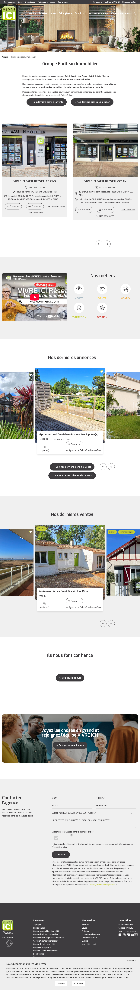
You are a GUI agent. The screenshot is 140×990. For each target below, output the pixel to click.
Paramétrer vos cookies (118, 977)
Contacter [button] (36, 206)
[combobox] (94, 813)
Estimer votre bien (121, 13)
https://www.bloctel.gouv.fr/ (102, 884)
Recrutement (63, 2)
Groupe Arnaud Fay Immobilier (47, 931)
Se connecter (135, 13)
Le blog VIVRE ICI (112, 2)
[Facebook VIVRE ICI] (120, 935)
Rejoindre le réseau (46, 2)
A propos (37, 924)
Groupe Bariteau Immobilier (45, 934)
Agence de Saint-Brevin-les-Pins (85, 450)
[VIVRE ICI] (9, 13)
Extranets (97, 2)
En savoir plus (100, 977)
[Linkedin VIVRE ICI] (128, 935)
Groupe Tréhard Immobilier (45, 950)
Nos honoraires (36, 212)
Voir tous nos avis (71, 677)
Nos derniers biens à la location (93, 102)
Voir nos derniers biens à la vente (73, 466)
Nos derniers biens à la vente (48, 102)
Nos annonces (58, 206)
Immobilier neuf (89, 944)
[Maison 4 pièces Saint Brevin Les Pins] (70, 562)
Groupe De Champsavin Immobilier (48, 937)
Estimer (85, 931)
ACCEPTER (78, 983)
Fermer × (131, 960)
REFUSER (60, 983)
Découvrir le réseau (26, 2)
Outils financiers (126, 924)
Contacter (14, 206)
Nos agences (9, 2)
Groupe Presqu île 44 (42, 947)
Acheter (43, 13)
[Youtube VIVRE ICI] (134, 935)
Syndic (78, 13)
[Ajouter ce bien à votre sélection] (31, 375)
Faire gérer (64, 13)
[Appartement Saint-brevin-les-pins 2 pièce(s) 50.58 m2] (70, 405)
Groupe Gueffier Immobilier (45, 941)
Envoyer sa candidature (71, 745)
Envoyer (62, 854)
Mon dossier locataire (128, 931)
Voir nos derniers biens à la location (73, 475)
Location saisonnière (98, 13)
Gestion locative (89, 937)
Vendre (32, 13)
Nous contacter (129, 2)
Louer (53, 13)
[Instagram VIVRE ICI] (124, 935)
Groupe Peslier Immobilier (44, 944)
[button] (34, 181)
